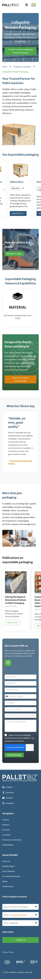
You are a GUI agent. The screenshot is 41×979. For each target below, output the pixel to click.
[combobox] (7, 696)
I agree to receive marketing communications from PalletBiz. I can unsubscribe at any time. (19, 738)
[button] (3, 189)
